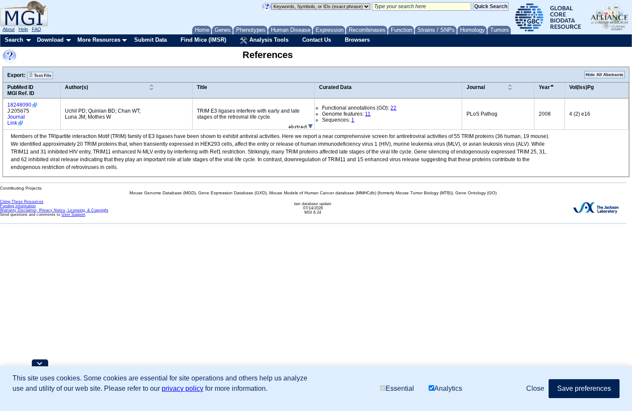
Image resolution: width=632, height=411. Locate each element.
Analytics (448, 388)
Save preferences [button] (584, 388)
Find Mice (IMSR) (203, 40)
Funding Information (18, 206)
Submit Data (150, 40)
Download (50, 40)
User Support (73, 214)
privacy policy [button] (182, 388)
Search (14, 40)
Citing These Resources (21, 201)
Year (544, 87)
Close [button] (535, 388)
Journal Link (16, 120)
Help (23, 29)
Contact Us (316, 40)
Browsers (357, 40)
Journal (475, 87)
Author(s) (76, 87)
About (9, 29)
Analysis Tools (268, 40)
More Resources (98, 40)
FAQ (36, 29)
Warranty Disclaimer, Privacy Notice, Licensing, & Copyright (54, 210)
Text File (42, 75)
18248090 (19, 105)
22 (393, 108)
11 (368, 114)
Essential (400, 388)
